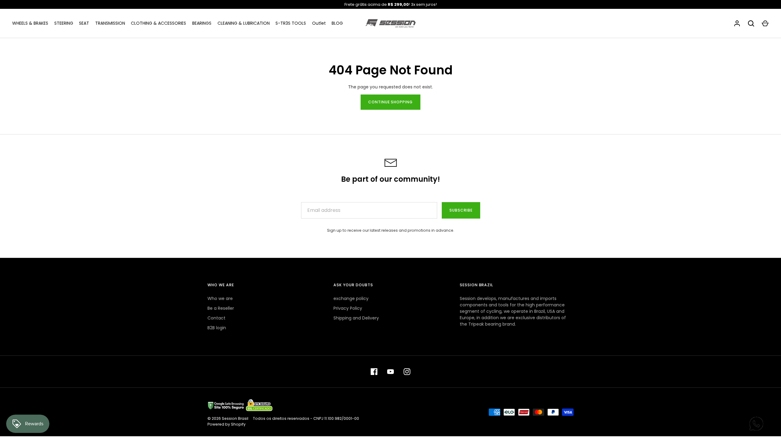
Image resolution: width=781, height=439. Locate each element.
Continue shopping (390, 102)
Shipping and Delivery (356, 318)
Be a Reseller (220, 308)
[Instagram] (407, 371)
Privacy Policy (347, 308)
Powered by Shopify (226, 424)
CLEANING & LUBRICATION (244, 23)
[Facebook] (374, 371)
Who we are (220, 298)
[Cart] (765, 23)
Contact (216, 318)
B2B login (216, 328)
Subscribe (461, 210)
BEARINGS (201, 23)
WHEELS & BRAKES (30, 23)
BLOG (337, 23)
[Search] (751, 23)
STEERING (63, 23)
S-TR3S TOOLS (290, 23)
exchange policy (351, 298)
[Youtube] (390, 371)
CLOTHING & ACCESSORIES (158, 23)
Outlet (319, 23)
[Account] (737, 23)
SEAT (84, 23)
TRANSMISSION (110, 23)
